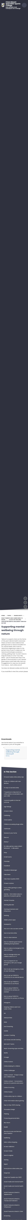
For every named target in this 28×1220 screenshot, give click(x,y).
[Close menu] (24, 5)
